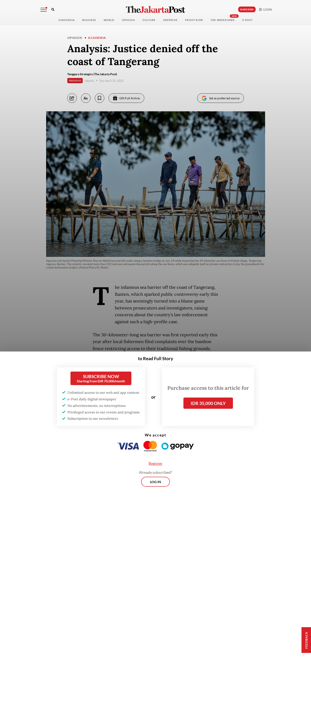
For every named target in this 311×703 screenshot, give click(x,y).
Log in (155, 482)
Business (89, 20)
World (109, 20)
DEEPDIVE (170, 20)
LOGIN (267, 9)
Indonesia (66, 20)
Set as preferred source (224, 98)
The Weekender (223, 20)
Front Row (194, 20)
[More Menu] (43, 10)
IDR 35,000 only (208, 403)
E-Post (247, 20)
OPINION (128, 20)
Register (155, 463)
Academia (97, 38)
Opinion (74, 38)
